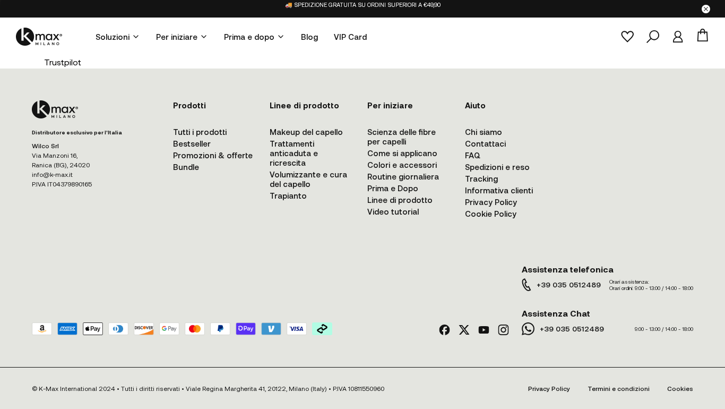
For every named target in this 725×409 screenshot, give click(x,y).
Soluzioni (113, 36)
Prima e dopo (249, 36)
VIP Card (350, 36)
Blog (309, 36)
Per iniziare (176, 36)
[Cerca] (652, 36)
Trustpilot (62, 62)
